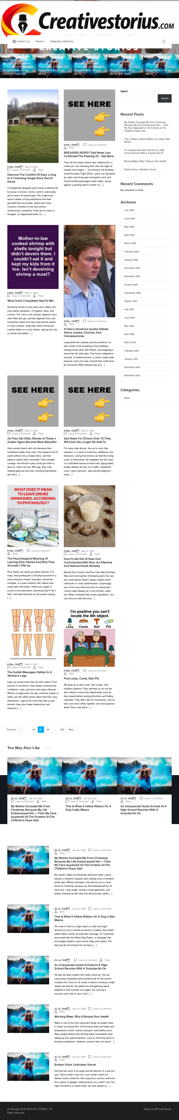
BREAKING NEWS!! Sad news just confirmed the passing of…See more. (89, 154)
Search (124, 91)
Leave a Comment (21, 170)
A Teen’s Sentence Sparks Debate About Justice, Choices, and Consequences (86, 332)
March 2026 (130, 243)
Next (71, 729)
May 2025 (129, 326)
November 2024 (132, 375)
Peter (41, 170)
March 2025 (130, 342)
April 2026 (129, 235)
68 (48, 729)
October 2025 (131, 284)
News (127, 398)
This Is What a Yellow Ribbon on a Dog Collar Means (51, 70)
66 (34, 729)
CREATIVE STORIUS (37, 1109)
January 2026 (131, 260)
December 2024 (132, 367)
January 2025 (131, 359)
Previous (11, 729)
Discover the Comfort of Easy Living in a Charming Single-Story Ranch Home (31, 178)
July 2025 (129, 309)
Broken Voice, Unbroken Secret (140, 169)
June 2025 (129, 317)
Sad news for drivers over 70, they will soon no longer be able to (87, 440)
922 (62, 729)
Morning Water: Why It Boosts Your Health (145, 161)
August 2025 (130, 301)
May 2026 (129, 227)
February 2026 (131, 251)
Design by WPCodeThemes (158, 1109)
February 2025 (131, 350)
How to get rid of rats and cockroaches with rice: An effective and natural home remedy (88, 562)
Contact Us (99, 28)
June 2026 (129, 218)
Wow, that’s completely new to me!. (30, 300)
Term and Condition (99, 60)
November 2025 (132, 276)
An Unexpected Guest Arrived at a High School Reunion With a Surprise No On (144, 151)
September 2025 (132, 293)
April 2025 (129, 334)
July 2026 (129, 210)
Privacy (99, 42)
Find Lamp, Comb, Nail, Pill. (81, 678)
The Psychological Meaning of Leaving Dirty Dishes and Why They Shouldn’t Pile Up (31, 562)
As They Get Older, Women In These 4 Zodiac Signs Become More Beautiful (31, 440)
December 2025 (132, 268)
